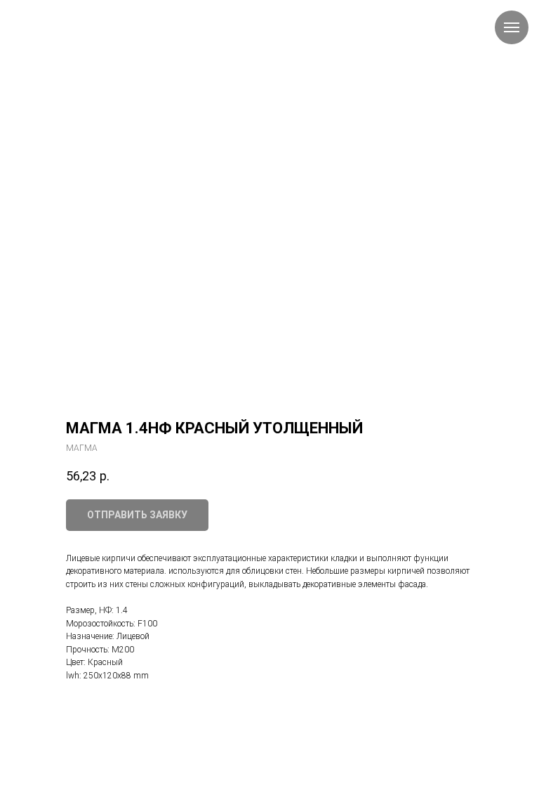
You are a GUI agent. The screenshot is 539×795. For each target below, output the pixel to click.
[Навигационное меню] (511, 27)
